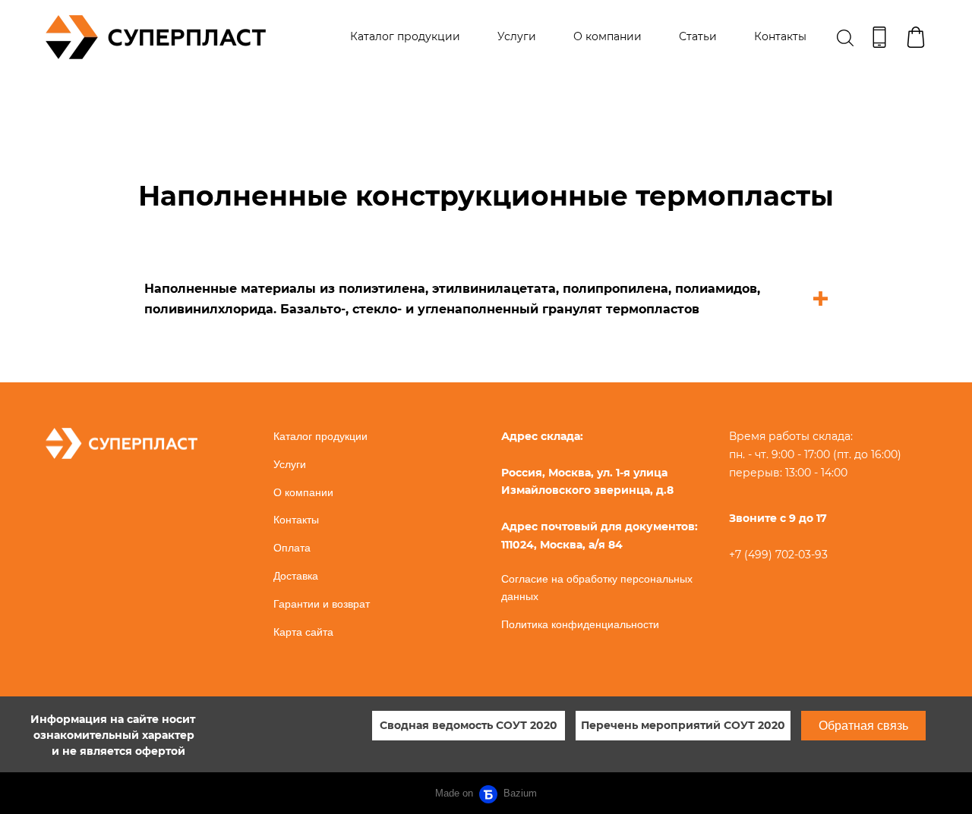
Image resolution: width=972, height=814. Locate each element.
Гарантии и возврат (321, 604)
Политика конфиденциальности (580, 624)
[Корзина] (915, 37)
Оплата (292, 548)
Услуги (516, 36)
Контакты (780, 36)
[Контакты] (879, 37)
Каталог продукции (405, 36)
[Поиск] (845, 37)
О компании (607, 36)
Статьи (698, 36)
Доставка (295, 576)
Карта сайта (303, 632)
